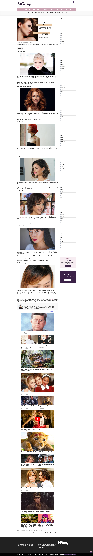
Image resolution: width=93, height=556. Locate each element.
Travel (70, 9)
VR (61, 251)
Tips (61, 233)
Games (62, 106)
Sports (62, 218)
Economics (62, 81)
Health (30, 9)
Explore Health (68, 265)
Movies (38, 9)
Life (61, 158)
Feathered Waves (30, 530)
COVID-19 (62, 68)
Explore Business (67, 280)
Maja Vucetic (20, 42)
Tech (61, 226)
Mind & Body (63, 172)
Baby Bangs (22, 530)
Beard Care (62, 31)
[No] (91, 554)
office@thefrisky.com (43, 547)
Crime (62, 70)
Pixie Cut (43, 530)
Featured (62, 93)
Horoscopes (63, 141)
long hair (37, 293)
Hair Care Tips (63, 122)
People (62, 193)
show (21, 48)
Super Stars (63, 224)
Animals (62, 22)
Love (41, 9)
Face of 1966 (45, 77)
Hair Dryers (62, 124)
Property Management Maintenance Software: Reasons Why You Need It (27, 532)
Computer (62, 64)
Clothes (62, 62)
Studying (62, 220)
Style (51, 9)
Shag (45, 530)
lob (41, 530)
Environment (63, 87)
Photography (63, 197)
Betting (62, 35)
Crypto (62, 72)
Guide (62, 116)
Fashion (62, 91)
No (68, 554)
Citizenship (62, 58)
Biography (62, 37)
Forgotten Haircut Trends (37, 530)
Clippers (62, 60)
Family (62, 89)
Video (62, 249)
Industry (62, 147)
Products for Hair (63, 199)
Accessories (63, 20)
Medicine (62, 170)
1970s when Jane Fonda (21, 217)
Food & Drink (63, 97)
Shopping (62, 214)
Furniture (62, 99)
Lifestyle (62, 160)
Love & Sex (62, 162)
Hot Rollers (62, 143)
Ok (65, 554)
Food (62, 95)
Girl (61, 112)
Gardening (62, 108)
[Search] (73, 2)
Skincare (62, 216)
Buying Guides (63, 43)
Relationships (46, 9)
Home (22, 9)
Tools (62, 237)
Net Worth (62, 187)
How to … (62, 145)
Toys (61, 239)
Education (62, 83)
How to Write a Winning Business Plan (51, 532)
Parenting (61, 9)
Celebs (34, 9)
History (62, 135)
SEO (61, 212)
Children (62, 56)
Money (62, 174)
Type (61, 243)
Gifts (61, 110)
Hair (61, 120)
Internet (62, 149)
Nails (61, 185)
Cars (61, 47)
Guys (62, 118)
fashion (27, 530)
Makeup (62, 166)
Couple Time (63, 66)
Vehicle (62, 247)
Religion (62, 208)
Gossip (62, 114)
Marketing (62, 168)
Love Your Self (63, 164)
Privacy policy (73, 554)
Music (62, 183)
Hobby (62, 137)
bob (24, 530)
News (26, 9)
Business (62, 41)
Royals (66, 9)
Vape (61, 245)
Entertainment (56, 9)
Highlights (62, 133)
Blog (61, 39)
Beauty (62, 33)
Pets (61, 195)
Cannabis (62, 45)
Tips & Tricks (63, 235)
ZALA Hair (51, 299)
